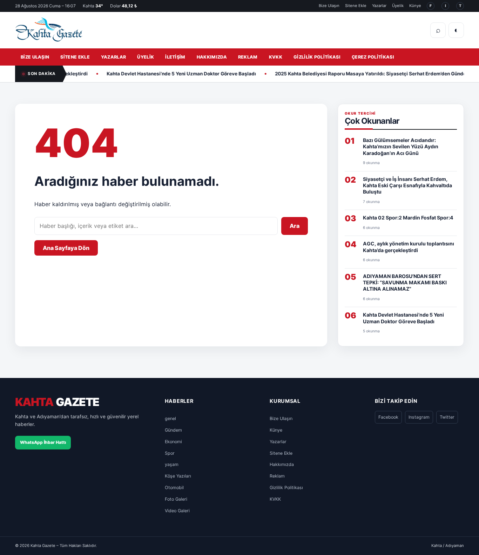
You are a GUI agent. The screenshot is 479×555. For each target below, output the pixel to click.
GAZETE (57, 402)
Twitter (447, 417)
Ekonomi (173, 441)
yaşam (171, 464)
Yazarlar (379, 5)
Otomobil (174, 487)
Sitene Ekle (355, 5)
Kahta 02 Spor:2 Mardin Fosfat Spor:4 (408, 218)
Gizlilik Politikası (317, 57)
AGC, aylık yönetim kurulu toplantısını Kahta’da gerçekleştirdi (408, 247)
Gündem (173, 430)
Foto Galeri (176, 499)
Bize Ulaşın (329, 5)
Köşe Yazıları (178, 476)
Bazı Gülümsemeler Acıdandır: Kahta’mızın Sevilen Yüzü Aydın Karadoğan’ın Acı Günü (400, 146)
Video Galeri (177, 510)
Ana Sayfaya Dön (66, 247)
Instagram (419, 417)
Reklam (248, 57)
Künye (415, 5)
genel (170, 418)
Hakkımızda (212, 57)
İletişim (175, 57)
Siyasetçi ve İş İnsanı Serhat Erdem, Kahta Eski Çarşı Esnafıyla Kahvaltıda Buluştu (407, 185)
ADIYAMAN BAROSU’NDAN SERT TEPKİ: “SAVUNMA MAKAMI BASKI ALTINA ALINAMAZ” (405, 282)
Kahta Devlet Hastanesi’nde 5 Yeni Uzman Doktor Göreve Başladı (171, 73)
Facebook (388, 417)
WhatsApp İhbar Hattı (43, 442)
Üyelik (398, 5)
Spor (170, 453)
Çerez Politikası (373, 57)
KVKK (275, 57)
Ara (294, 225)
